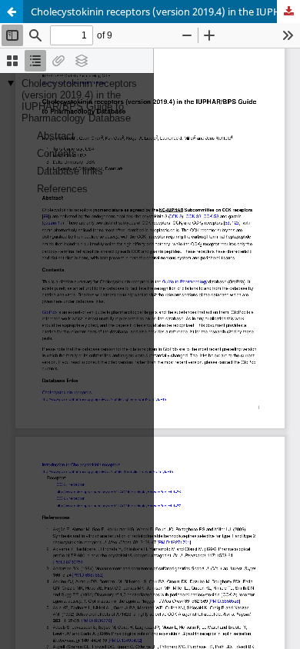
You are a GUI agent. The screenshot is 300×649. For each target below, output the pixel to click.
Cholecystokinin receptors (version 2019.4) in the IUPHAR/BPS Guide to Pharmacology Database (165, 11)
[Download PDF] (288, 11)
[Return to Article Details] (11, 11)
